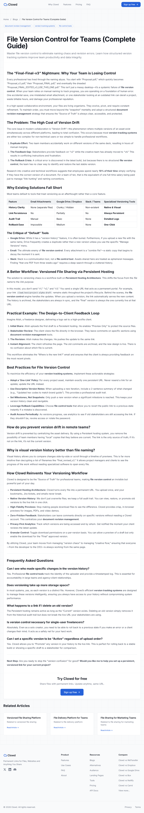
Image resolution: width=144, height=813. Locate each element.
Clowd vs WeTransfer (128, 760)
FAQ (88, 4)
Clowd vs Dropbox (127, 765)
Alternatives (95, 765)
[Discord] (15, 769)
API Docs (94, 790)
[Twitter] (4, 769)
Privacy (128, 807)
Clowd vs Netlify (126, 780)
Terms (138, 807)
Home (6, 19)
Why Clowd (53, 4)
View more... (124, 790)
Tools (92, 780)
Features (67, 4)
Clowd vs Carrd (126, 785)
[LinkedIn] (9, 769)
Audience (94, 770)
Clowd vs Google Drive (129, 770)
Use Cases (66, 765)
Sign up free (129, 4)
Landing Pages (97, 775)
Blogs (15, 19)
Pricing (79, 4)
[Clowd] (10, 4)
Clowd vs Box (125, 775)
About (64, 775)
